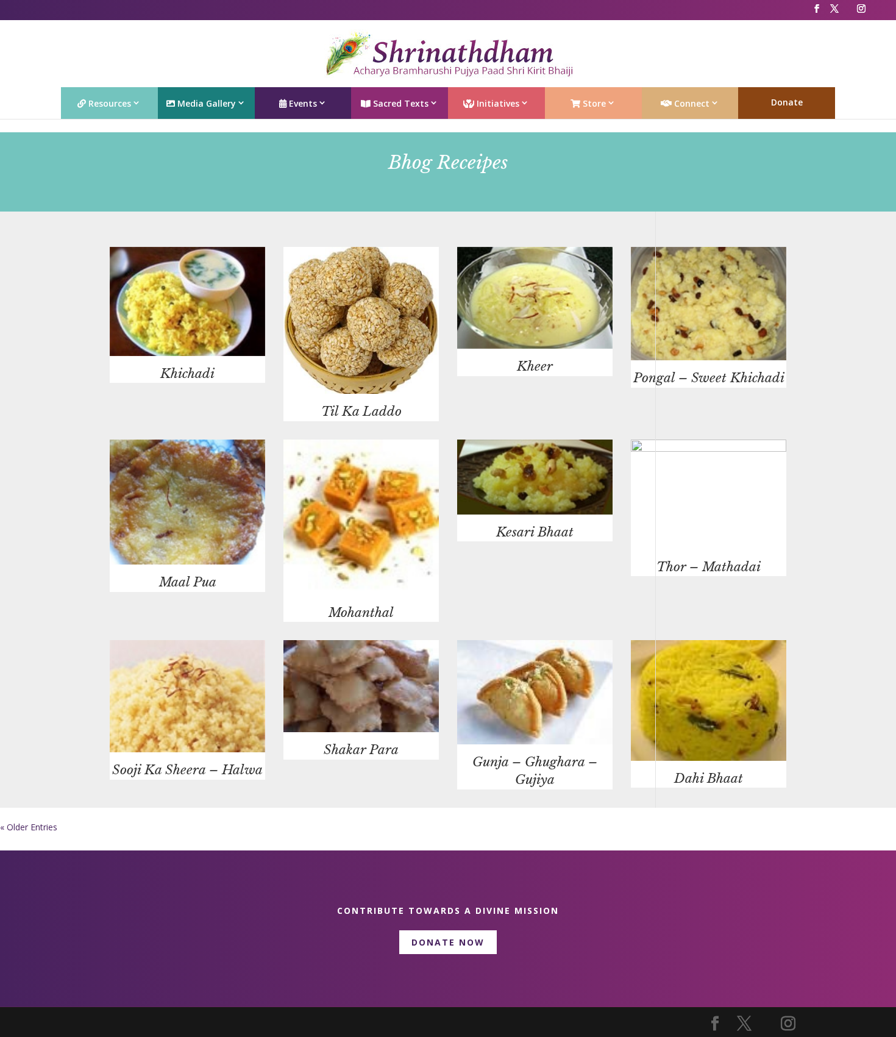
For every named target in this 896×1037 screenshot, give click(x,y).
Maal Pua (187, 582)
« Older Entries (28, 827)
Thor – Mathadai (708, 567)
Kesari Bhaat (535, 532)
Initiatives (496, 103)
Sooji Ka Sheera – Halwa (187, 770)
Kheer (535, 366)
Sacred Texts (399, 103)
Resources (108, 103)
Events (301, 103)
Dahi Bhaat (708, 778)
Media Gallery (205, 103)
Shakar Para (361, 750)
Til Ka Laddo (361, 411)
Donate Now (448, 942)
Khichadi (187, 374)
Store (593, 103)
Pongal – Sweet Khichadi (708, 378)
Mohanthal (361, 613)
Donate (787, 102)
